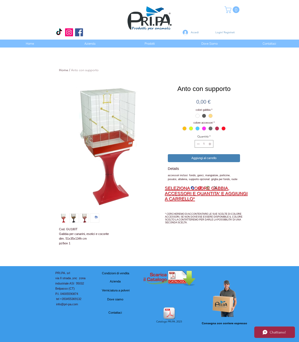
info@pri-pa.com (67, 304)
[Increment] (210, 143)
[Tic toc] (59, 32)
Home (63, 70)
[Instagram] (69, 32)
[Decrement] (197, 143)
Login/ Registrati (225, 32)
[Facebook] (79, 32)
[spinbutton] (204, 143)
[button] (233, 9)
